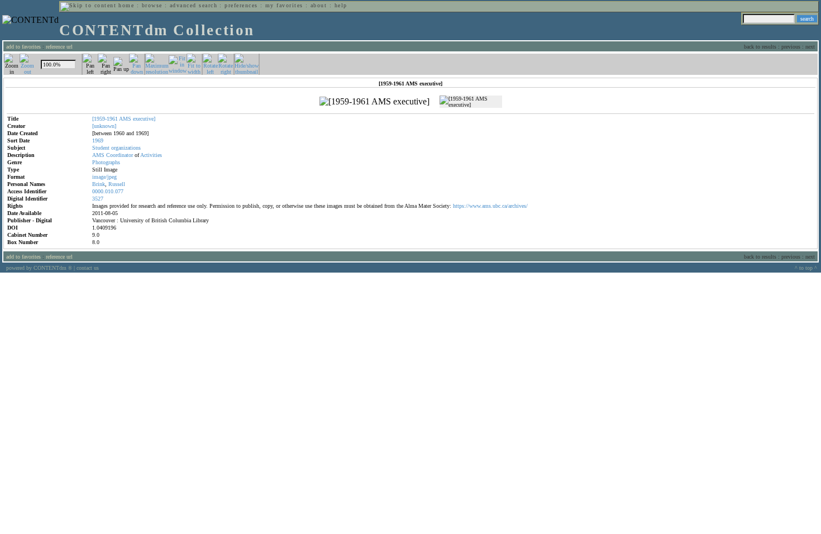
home (126, 5)
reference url (59, 47)
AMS (125, 119)
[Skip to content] (88, 5)
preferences (241, 5)
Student (100, 148)
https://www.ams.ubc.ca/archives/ (490, 206)
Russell (116, 184)
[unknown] (104, 126)
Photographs (106, 162)
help (341, 5)
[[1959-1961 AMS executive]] (374, 102)
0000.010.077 (107, 191)
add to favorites (23, 47)
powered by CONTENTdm (39, 268)
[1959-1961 (105, 119)
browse (152, 5)
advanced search (193, 5)
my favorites (284, 5)
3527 (97, 199)
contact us (88, 268)
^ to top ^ (806, 268)
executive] (144, 119)
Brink (98, 184)
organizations (126, 148)
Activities (151, 155)
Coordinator (119, 155)
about (319, 5)
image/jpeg (104, 177)
